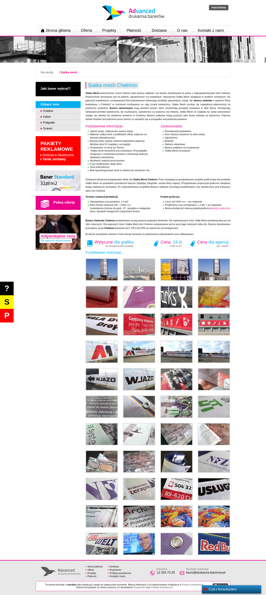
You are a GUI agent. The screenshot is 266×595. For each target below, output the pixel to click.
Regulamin (115, 570)
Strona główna (58, 30)
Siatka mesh (69, 72)
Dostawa (159, 30)
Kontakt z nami (211, 30)
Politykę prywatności (162, 587)
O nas (182, 30)
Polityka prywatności (120, 573)
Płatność (134, 30)
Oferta (86, 30)
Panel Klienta (218, 7)
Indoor (47, 116)
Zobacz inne (50, 104)
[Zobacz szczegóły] (58, 180)
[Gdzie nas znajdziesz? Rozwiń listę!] (132, 559)
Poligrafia (49, 122)
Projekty (109, 30)
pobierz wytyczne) (220, 208)
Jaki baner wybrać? (55, 88)
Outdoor (48, 110)
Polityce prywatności (193, 584)
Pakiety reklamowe (57, 151)
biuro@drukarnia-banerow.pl (205, 572)
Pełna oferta (64, 202)
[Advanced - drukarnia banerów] (133, 4)
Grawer (48, 128)
